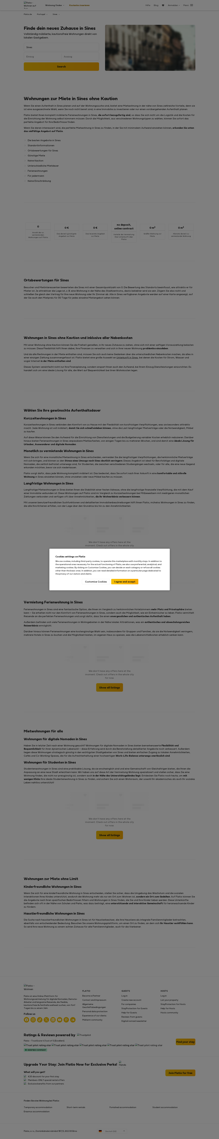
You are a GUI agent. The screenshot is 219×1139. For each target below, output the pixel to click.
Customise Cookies (96, 581)
